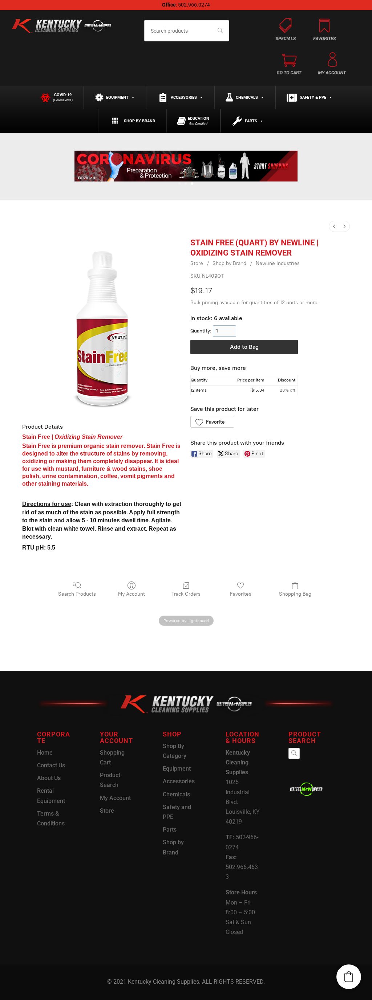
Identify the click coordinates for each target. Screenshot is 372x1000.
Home (45, 752)
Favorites (240, 594)
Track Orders (186, 594)
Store (196, 263)
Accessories (184, 97)
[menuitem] (334, 226)
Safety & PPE (313, 97)
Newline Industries (278, 263)
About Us (49, 778)
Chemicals (247, 97)
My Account (131, 594)
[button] (212, 422)
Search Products (77, 594)
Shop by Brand (139, 121)
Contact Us (51, 765)
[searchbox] (187, 30)
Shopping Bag (295, 594)
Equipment (117, 97)
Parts (251, 121)
